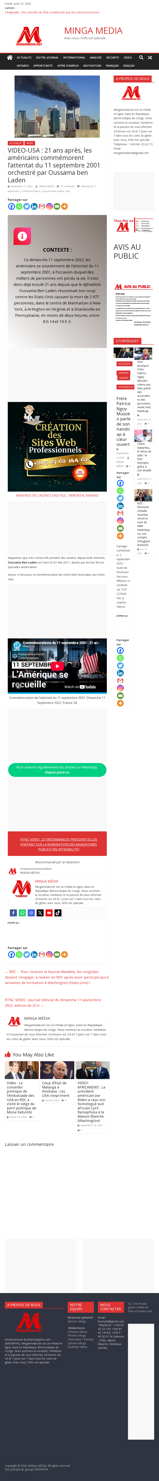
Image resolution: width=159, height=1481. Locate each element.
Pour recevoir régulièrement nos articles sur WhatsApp (57, 769)
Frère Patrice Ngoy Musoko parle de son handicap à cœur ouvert (123, 421)
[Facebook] (11, 206)
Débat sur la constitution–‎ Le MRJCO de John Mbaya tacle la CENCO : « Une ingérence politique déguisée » (71, 12)
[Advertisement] (57, 375)
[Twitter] (26, 206)
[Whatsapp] (19, 206)
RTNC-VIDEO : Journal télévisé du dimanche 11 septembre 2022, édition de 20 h (53, 1003)
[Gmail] (41, 206)
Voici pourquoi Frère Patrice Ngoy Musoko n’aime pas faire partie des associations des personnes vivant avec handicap (144, 386)
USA (68, 191)
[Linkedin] (34, 206)
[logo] (32, 1313)
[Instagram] (49, 206)
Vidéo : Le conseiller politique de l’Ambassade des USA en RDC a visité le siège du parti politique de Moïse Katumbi (21, 1097)
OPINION (123, 373)
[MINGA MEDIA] (10, 58)
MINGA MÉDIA (47, 186)
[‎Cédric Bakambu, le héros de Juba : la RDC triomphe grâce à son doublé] (143, 431)
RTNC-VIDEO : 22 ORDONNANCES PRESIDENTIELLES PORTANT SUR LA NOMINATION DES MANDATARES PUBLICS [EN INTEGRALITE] (58, 844)
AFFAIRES (23, 65)
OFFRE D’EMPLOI (68, 65)
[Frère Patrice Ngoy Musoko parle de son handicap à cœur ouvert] (123, 349)
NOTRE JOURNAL (47, 57)
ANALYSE (96, 57)
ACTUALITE (24, 57)
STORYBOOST (126, 387)
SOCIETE (123, 378)
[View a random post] (150, 58)
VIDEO (128, 57)
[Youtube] (49, 912)
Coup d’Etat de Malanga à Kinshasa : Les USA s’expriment (56, 1089)
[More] (64, 206)
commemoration (31, 191)
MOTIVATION (92, 65)
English (129, 65)
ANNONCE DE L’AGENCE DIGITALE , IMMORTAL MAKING (57, 495)
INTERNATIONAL (74, 57)
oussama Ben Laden (53, 191)
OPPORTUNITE (43, 65)
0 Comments (67, 186)
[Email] (57, 206)
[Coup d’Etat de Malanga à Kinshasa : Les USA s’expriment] (57, 1063)
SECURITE (112, 57)
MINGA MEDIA (93, 30)
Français (112, 65)
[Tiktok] (57, 912)
